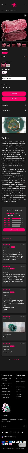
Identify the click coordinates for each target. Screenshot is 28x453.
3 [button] (14, 359)
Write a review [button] (14, 229)
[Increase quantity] (9, 87)
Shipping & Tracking (7, 383)
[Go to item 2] (9, 44)
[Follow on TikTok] (18, 432)
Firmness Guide (6, 391)
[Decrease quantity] (4, 87)
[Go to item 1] (4, 44)
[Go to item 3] (14, 44)
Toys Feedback (20, 384)
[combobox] (14, 78)
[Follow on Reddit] (22, 432)
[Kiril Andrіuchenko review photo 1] (14, 327)
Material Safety (6, 394)
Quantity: (4, 84)
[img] (6, 244)
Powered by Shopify (19, 448)
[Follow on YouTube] (14, 432)
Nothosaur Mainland (18, 390)
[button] (7, 218)
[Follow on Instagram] (10, 432)
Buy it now (14, 98)
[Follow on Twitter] (3, 432)
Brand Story (19, 378)
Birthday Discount (20, 381)
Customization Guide (5, 398)
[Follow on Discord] (7, 432)
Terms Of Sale (5, 388)
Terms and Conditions (18, 395)
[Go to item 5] (23, 44)
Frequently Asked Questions (6, 379)
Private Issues (19, 399)
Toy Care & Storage (7, 386)
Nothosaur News (20, 386)
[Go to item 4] (18, 44)
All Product (9, 10)
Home (2, 10)
